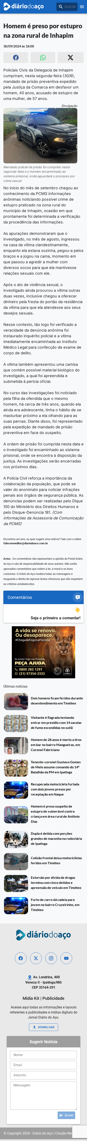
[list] (43, 613)
